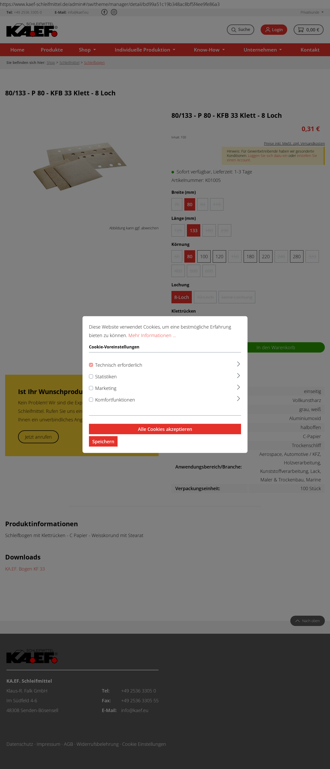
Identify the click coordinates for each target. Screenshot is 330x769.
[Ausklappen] (238, 363)
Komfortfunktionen (115, 399)
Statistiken (106, 376)
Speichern (103, 441)
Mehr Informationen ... (152, 335)
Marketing (105, 388)
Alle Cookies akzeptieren (165, 429)
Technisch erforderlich (118, 365)
